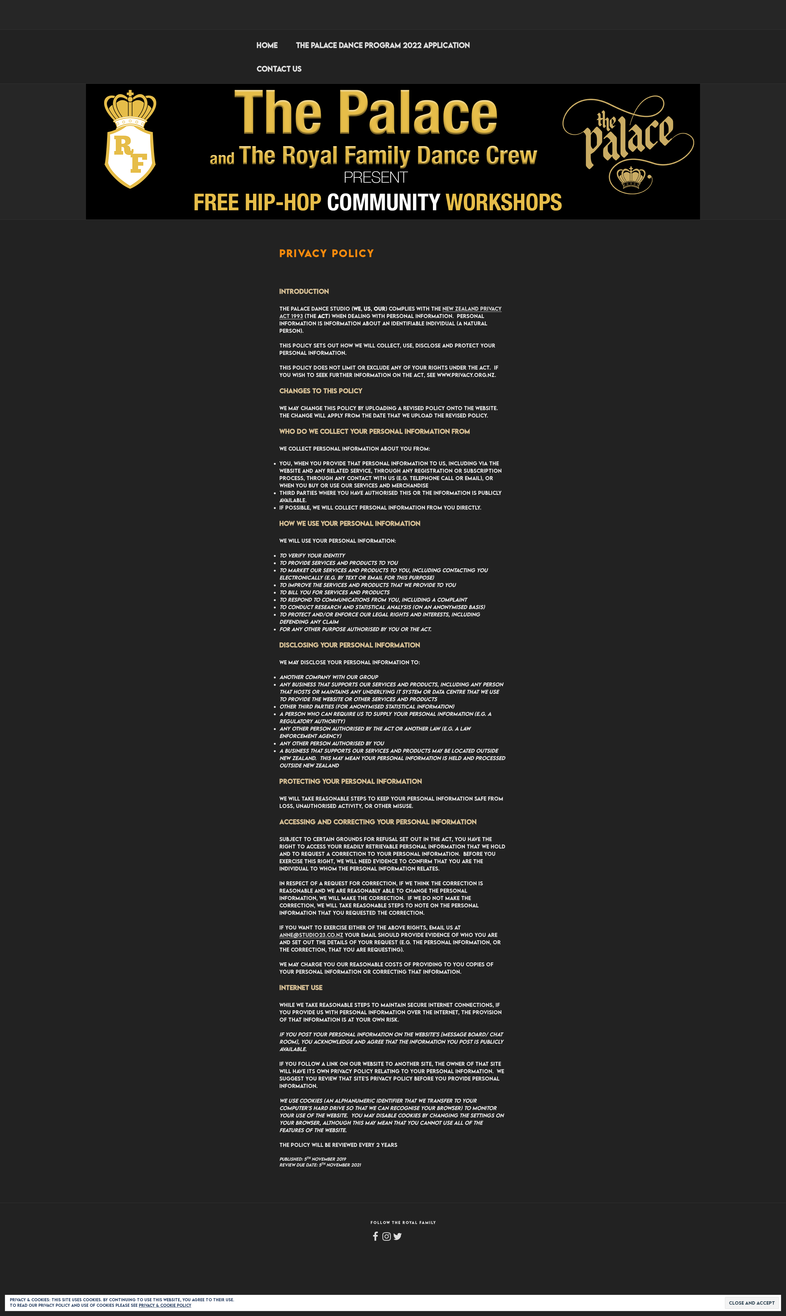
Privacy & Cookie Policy (165, 1305)
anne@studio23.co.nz (311, 935)
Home (267, 45)
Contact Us (279, 68)
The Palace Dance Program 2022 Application (383, 45)
